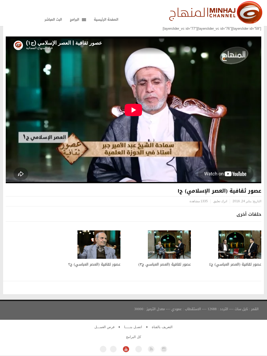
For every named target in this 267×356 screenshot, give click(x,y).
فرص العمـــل (104, 327)
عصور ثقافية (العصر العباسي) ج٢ (94, 264)
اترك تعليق (220, 201)
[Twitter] (113, 349)
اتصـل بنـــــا (133, 327)
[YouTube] (126, 349)
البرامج (74, 19)
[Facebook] (103, 349)
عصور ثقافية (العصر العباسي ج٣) (164, 264)
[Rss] (151, 349)
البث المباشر (53, 19)
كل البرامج (133, 337)
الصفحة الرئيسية (106, 19)
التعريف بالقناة (162, 327)
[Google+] (138, 349)
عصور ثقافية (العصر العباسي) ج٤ (235, 264)
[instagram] (164, 349)
